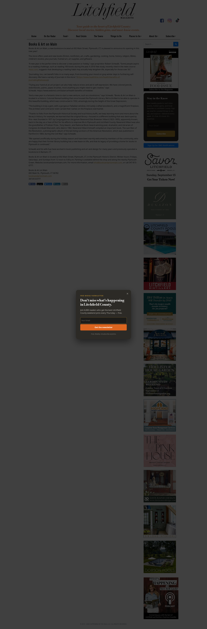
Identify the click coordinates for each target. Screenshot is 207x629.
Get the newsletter (103, 327)
